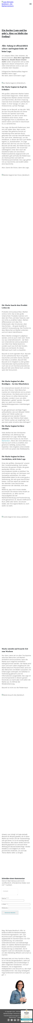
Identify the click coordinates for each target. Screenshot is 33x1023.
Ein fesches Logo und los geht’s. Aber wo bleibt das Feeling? (15, 33)
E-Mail (4, 904)
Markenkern (6, 441)
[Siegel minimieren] (31, 1011)
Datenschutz (12, 1017)
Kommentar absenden (10, 912)
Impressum (21, 1017)
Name (5, 898)
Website (4, 908)
